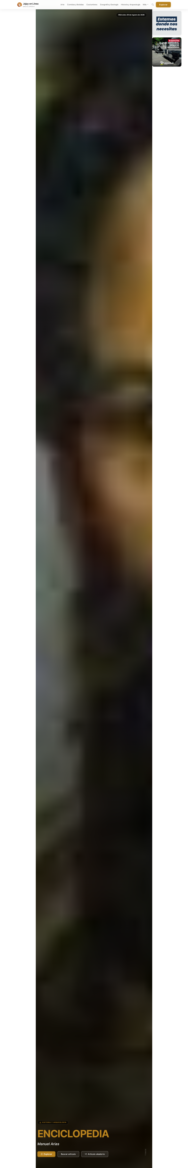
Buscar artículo (68, 1154)
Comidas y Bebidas (75, 4)
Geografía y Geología (109, 4)
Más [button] (145, 4)
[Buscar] (152, 4)
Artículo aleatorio (96, 1154)
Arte (62, 4)
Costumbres (91, 4)
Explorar (163, 4)
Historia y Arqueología (130, 4)
